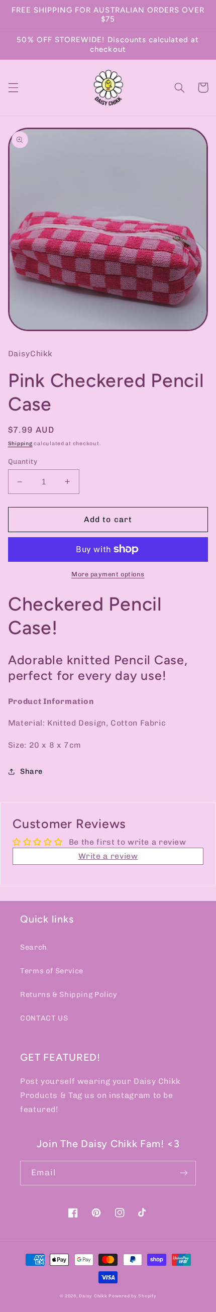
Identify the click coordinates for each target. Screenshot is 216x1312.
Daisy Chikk (93, 1295)
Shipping (20, 443)
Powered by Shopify (132, 1295)
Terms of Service (51, 970)
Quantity (22, 461)
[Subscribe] (183, 1173)
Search (33, 947)
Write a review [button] (108, 856)
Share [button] (31, 771)
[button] (13, 87)
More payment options (108, 574)
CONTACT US (44, 1018)
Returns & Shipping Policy (69, 994)
